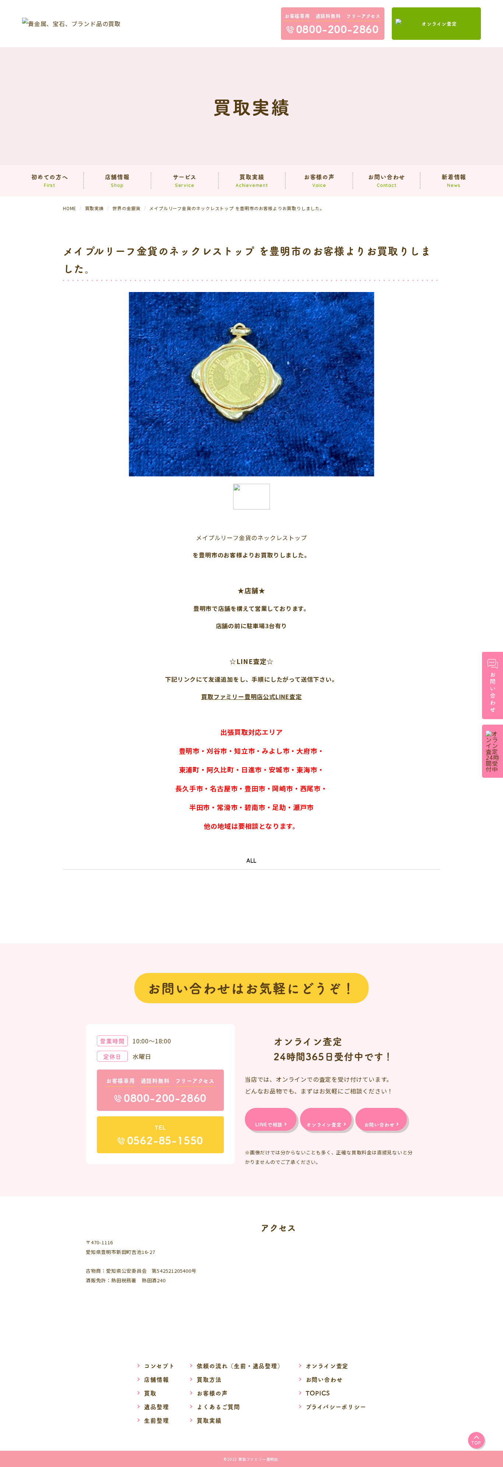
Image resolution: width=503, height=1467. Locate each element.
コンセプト (159, 1365)
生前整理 (156, 1420)
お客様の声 (212, 1392)
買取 (150, 1392)
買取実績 (209, 1420)
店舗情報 (156, 1379)
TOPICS (318, 1392)
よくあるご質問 (218, 1406)
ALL (251, 860)
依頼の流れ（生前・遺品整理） (240, 1365)
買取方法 (209, 1379)
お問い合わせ (324, 1379)
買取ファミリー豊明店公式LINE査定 (251, 696)
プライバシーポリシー (336, 1406)
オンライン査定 (327, 1365)
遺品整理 (156, 1406)
